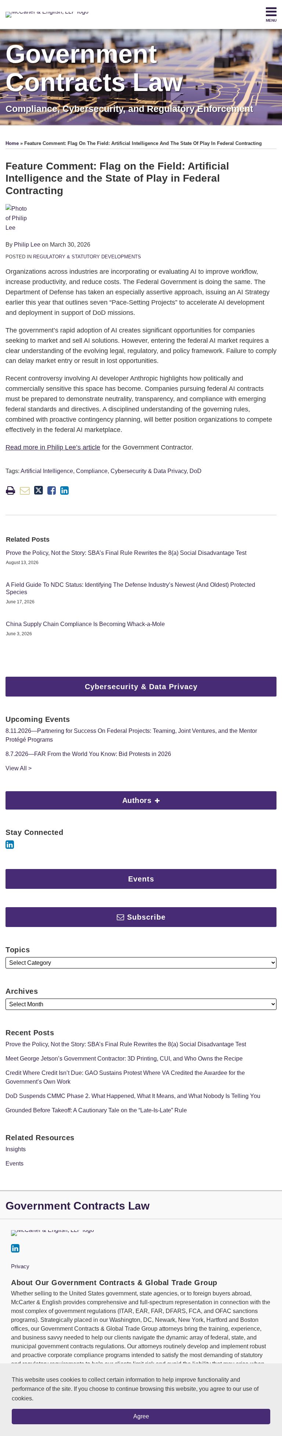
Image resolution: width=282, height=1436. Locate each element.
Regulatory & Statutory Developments (87, 256)
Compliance (92, 471)
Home (12, 143)
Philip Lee (27, 244)
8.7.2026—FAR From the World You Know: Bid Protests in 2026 (88, 754)
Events (15, 1163)
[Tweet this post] (38, 490)
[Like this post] (51, 490)
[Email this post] (25, 490)
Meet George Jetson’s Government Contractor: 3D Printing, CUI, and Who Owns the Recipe (124, 1058)
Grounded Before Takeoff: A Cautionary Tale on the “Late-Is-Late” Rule (96, 1110)
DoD (195, 471)
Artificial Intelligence (47, 471)
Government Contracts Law (94, 68)
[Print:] (10, 490)
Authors (80, 797)
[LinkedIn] (10, 845)
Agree (141, 1416)
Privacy (20, 1266)
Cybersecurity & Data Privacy (149, 471)
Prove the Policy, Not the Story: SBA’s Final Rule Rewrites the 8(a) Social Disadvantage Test (126, 553)
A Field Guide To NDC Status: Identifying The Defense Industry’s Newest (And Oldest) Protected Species (130, 589)
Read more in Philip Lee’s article (53, 447)
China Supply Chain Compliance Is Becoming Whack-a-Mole (85, 624)
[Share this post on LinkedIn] (64, 490)
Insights (16, 1149)
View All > (19, 768)
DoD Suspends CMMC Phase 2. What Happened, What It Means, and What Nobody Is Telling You (133, 1096)
